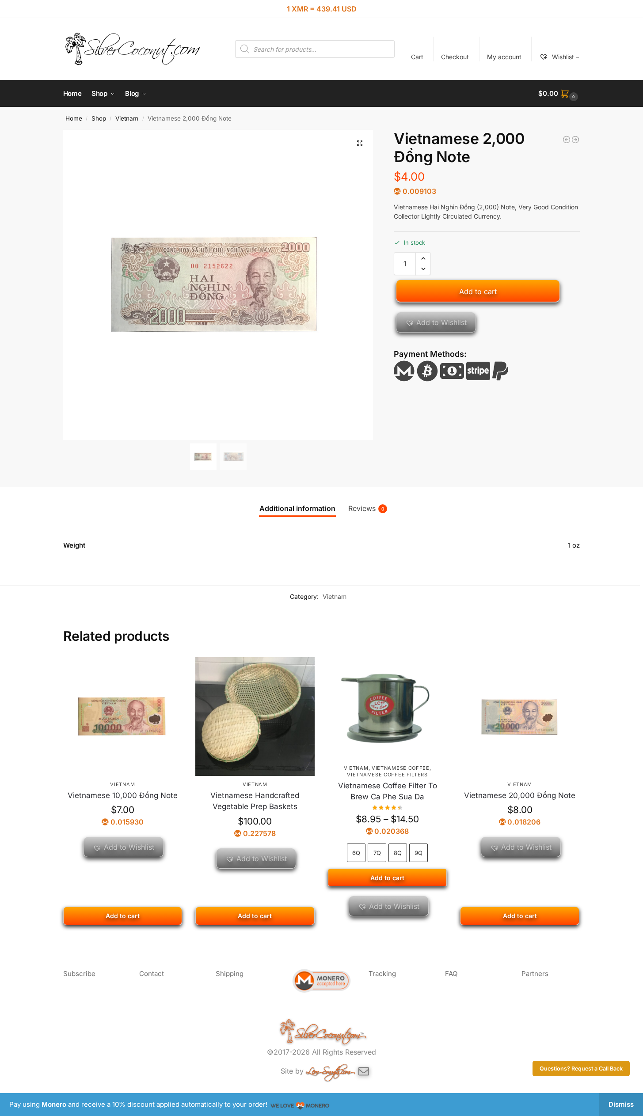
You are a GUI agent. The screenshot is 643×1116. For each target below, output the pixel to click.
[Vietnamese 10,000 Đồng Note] (575, 139)
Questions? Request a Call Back (581, 1068)
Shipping (230, 973)
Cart (417, 57)
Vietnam (126, 118)
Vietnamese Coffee (401, 768)
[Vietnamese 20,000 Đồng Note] (519, 716)
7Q (377, 852)
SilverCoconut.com (327, 1032)
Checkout (455, 57)
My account (504, 57)
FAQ (451, 973)
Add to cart (478, 291)
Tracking (382, 973)
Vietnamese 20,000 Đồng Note (519, 795)
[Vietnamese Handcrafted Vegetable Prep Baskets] (255, 716)
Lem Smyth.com (328, 1069)
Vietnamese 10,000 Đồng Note (123, 795)
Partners (534, 973)
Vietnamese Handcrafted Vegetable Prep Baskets (254, 801)
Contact (151, 973)
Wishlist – (564, 57)
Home (73, 118)
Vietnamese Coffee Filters (387, 775)
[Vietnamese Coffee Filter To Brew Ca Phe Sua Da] (387, 708)
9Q (418, 852)
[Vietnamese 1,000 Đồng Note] (566, 139)
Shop (98, 118)
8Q (398, 852)
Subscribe (79, 973)
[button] (559, 93)
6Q (356, 852)
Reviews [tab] (366, 508)
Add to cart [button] (123, 915)
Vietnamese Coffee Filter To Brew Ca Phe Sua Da (387, 791)
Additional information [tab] (297, 508)
